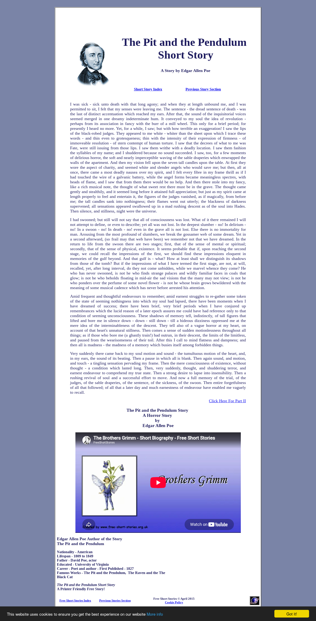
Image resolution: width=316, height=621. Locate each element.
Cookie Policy (174, 602)
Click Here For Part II (227, 401)
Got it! (291, 614)
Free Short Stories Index (75, 600)
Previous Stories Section (115, 600)
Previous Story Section (203, 89)
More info (155, 614)
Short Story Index (148, 89)
